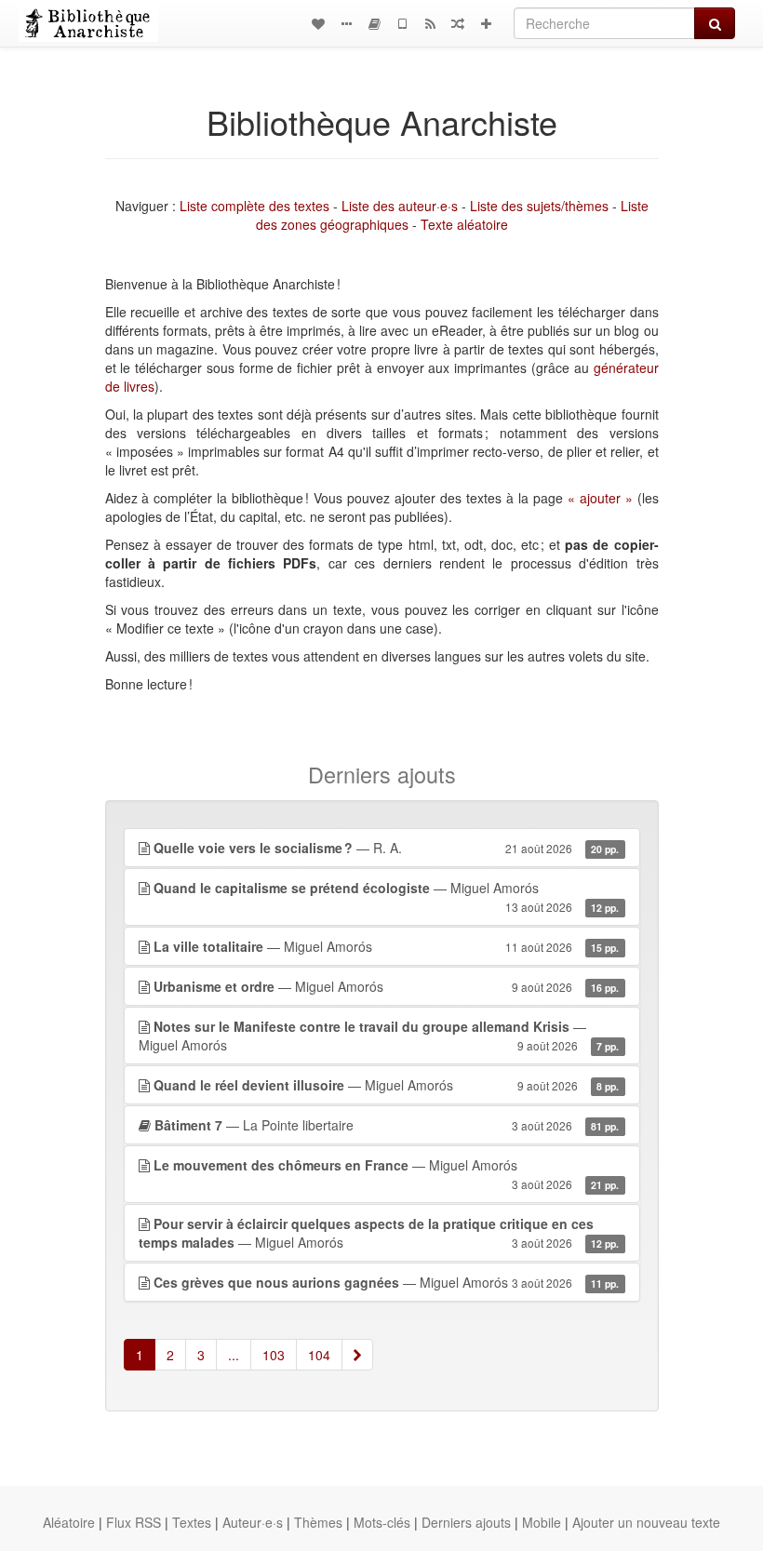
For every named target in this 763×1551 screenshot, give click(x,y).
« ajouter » (600, 497)
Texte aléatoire (464, 224)
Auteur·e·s (252, 1522)
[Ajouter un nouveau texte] (486, 23)
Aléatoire (69, 1522)
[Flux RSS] (430, 23)
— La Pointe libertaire (387, 1125)
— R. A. (387, 847)
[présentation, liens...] (346, 23)
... (233, 1354)
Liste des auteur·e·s (399, 205)
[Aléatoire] (458, 23)
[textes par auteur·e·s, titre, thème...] (318, 23)
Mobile (541, 1522)
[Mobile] (402, 23)
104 (319, 1354)
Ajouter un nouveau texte (646, 1522)
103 (273, 1354)
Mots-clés (382, 1522)
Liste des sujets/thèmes (539, 205)
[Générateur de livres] (374, 23)
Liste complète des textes (254, 205)
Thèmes (318, 1522)
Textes (191, 1522)
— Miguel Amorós (387, 896)
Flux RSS (133, 1522)
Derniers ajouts (466, 1522)
